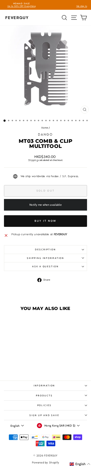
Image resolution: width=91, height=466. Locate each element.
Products (44, 395)
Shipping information (45, 258)
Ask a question (45, 266)
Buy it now (46, 220)
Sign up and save (44, 415)
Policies (44, 405)
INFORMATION (44, 385)
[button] (80, 464)
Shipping (33, 160)
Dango (45, 135)
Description (45, 249)
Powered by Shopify (45, 462)
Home (44, 127)
